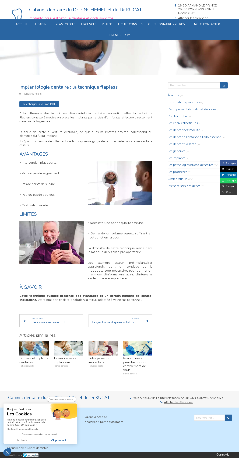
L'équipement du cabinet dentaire (192, 109)
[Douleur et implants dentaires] (34, 348)
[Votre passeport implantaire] (103, 348)
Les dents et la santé (182, 144)
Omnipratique (178, 179)
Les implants (176, 158)
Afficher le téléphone (193, 18)
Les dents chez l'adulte (184, 130)
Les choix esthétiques (183, 123)
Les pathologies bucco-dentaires (190, 165)
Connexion (223, 454)
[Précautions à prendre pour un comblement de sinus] (138, 348)
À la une (173, 95)
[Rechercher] (224, 85)
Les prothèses (177, 172)
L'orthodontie (177, 116)
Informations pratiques (184, 102)
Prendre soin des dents (184, 186)
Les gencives (176, 151)
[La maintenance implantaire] (68, 348)
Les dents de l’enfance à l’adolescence (194, 137)
